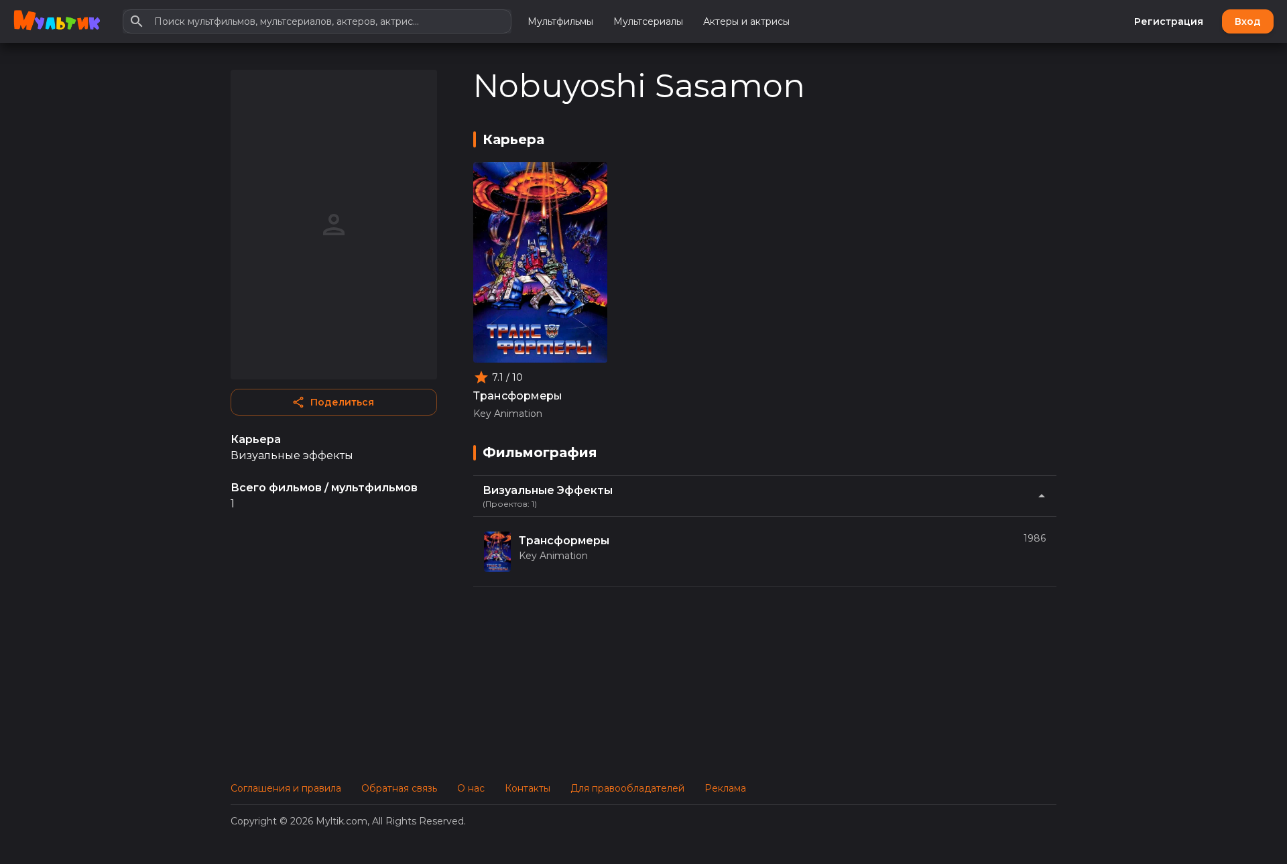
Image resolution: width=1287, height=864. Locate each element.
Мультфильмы (560, 21)
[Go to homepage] (56, 21)
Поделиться (342, 402)
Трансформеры (517, 395)
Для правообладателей (627, 788)
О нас (471, 788)
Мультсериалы (648, 21)
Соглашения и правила (286, 788)
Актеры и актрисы (746, 21)
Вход (1248, 21)
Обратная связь (399, 788)
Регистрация (1168, 21)
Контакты (527, 788)
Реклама (725, 788)
